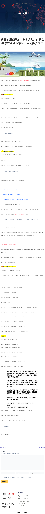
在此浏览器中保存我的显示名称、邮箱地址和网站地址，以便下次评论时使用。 (18, 477)
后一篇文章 (42, 447)
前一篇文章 (3, 447)
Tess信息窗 (24, 3)
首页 (13, 3)
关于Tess (18, 3)
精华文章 (30, 3)
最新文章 (22, 8)
